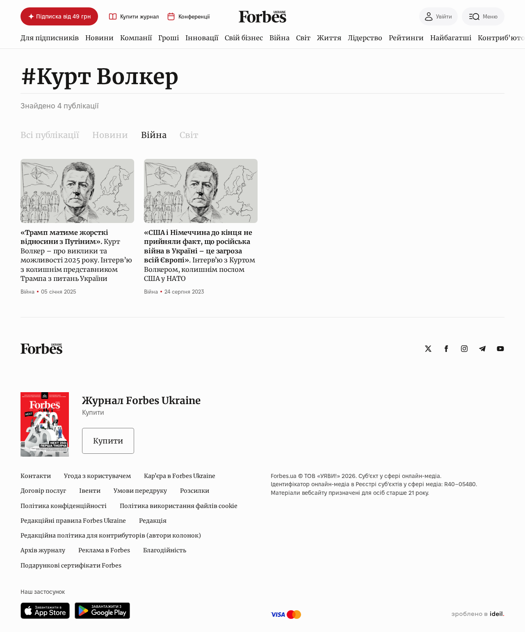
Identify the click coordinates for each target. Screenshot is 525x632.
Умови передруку (140, 490)
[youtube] (500, 349)
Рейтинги (406, 38)
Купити (108, 441)
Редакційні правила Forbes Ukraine (73, 520)
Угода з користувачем (97, 476)
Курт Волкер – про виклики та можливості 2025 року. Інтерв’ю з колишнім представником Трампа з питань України (76, 255)
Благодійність (164, 550)
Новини (99, 38)
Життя (329, 38)
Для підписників (50, 38)
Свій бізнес (244, 38)
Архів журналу (43, 550)
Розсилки (194, 490)
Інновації (201, 38)
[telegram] (482, 349)
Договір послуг (43, 490)
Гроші (168, 38)
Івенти (89, 490)
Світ (303, 38)
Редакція (153, 520)
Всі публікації (50, 135)
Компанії (136, 38)
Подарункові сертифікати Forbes (71, 565)
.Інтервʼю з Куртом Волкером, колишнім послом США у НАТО (199, 255)
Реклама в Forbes (104, 550)
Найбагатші (450, 38)
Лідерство (365, 38)
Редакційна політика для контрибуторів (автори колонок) (111, 535)
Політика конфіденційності (64, 506)
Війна (279, 38)
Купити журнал (139, 16)
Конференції (194, 16)
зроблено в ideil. (477, 614)
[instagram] (464, 349)
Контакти (36, 476)
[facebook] (446, 349)
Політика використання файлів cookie (178, 506)
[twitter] (428, 349)
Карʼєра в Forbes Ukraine (179, 476)
